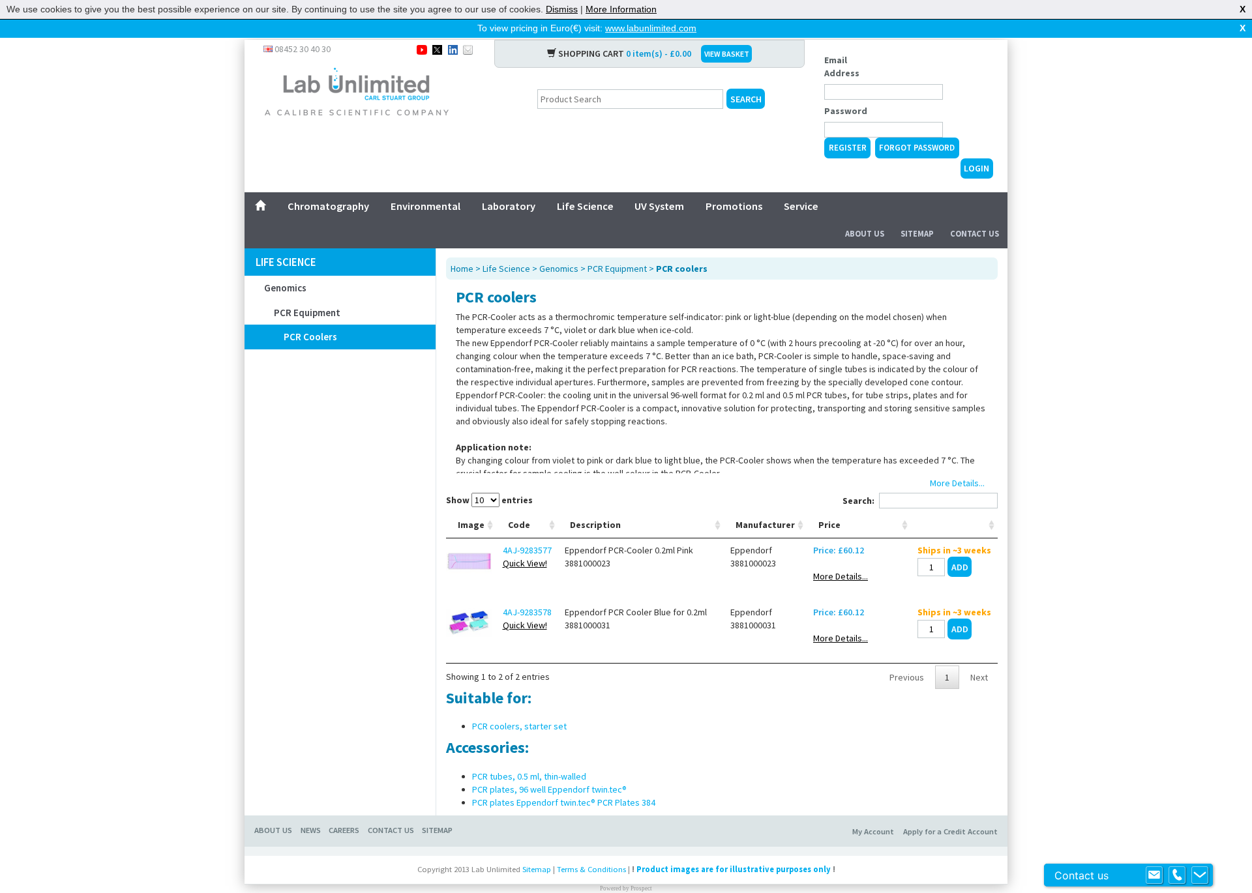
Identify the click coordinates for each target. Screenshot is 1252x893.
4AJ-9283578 (527, 612)
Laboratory (508, 205)
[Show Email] (1154, 875)
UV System (659, 205)
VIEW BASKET (726, 54)
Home (462, 268)
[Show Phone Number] (1177, 875)
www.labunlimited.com (650, 28)
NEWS (311, 830)
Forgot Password (917, 147)
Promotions (734, 205)
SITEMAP (437, 830)
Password (845, 111)
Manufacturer (765, 525)
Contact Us (974, 234)
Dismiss (562, 9)
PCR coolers (310, 336)
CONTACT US (391, 830)
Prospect (641, 888)
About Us (864, 234)
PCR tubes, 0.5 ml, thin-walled (529, 776)
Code (519, 525)
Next (979, 677)
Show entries (489, 500)
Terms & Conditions (591, 869)
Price (829, 525)
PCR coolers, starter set (519, 726)
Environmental (425, 205)
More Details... (840, 576)
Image (471, 525)
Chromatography (328, 205)
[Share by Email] (468, 49)
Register (848, 147)
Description (595, 525)
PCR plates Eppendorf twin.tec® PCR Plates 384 (563, 802)
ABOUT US (273, 830)
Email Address (841, 66)
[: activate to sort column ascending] (954, 525)
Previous (906, 677)
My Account (873, 831)
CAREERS (344, 830)
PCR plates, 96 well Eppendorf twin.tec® (549, 789)
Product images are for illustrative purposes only (733, 869)
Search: (858, 500)
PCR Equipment (307, 312)
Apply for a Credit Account (950, 831)
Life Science (585, 205)
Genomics (285, 288)
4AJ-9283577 (527, 550)
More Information (621, 9)
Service (801, 205)
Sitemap (917, 234)
